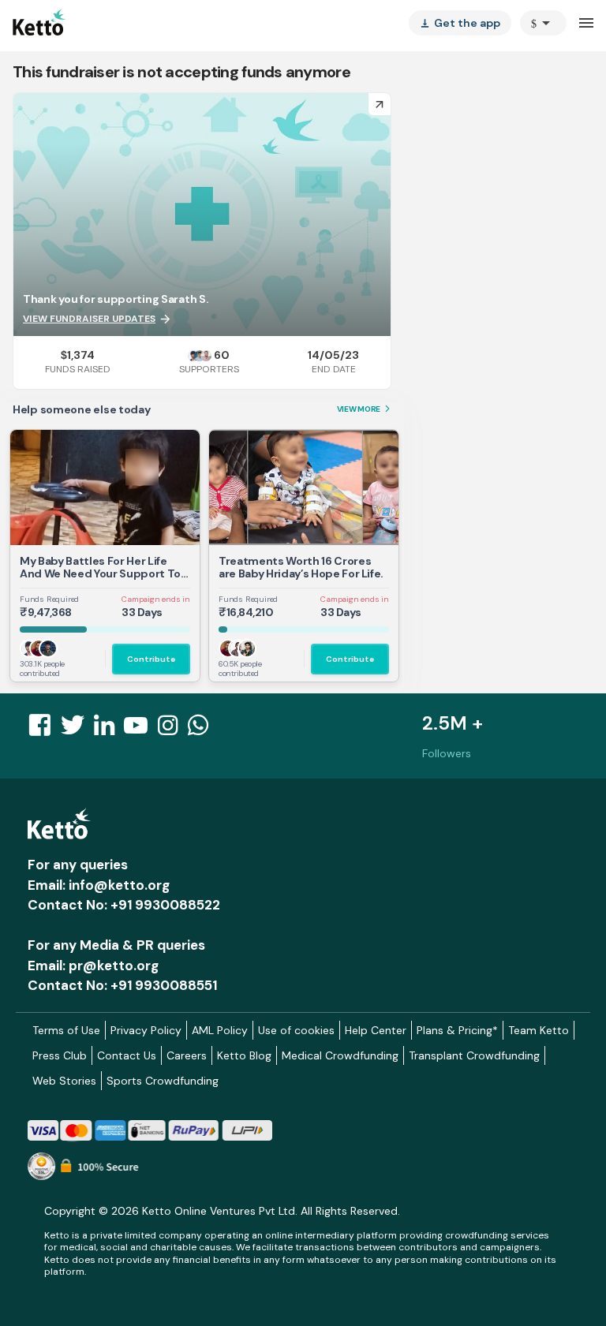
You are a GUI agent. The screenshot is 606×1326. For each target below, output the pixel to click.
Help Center (375, 1030)
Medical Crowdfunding (340, 1055)
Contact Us (126, 1055)
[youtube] (140, 729)
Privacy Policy (145, 1030)
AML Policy (220, 1030)
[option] (543, 22)
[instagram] (172, 729)
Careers (186, 1055)
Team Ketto (538, 1030)
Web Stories (64, 1081)
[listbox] (460, 23)
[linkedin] (109, 729)
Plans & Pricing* (457, 1030)
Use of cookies (296, 1030)
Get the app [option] (460, 23)
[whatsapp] (203, 729)
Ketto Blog (244, 1055)
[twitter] (77, 729)
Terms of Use (66, 1030)
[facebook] (44, 729)
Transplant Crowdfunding (474, 1055)
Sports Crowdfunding (163, 1081)
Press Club (59, 1055)
